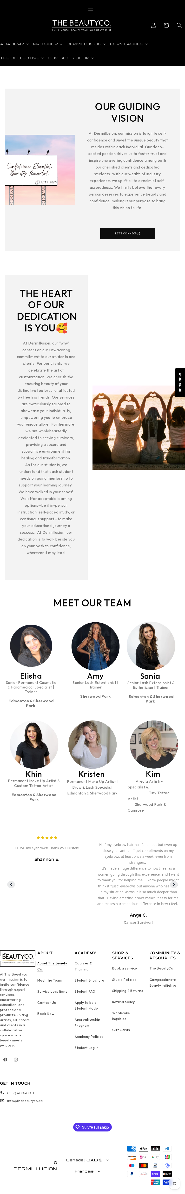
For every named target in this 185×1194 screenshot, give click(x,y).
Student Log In (87, 1048)
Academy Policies (89, 1036)
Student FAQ (85, 991)
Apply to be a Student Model (87, 1005)
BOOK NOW (180, 382)
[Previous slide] (11, 884)
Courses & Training (83, 966)
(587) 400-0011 (20, 1093)
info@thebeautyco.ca (25, 1101)
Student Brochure (89, 980)
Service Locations (52, 991)
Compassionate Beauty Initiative (163, 982)
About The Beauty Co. (52, 966)
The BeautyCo (161, 968)
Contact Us (46, 1002)
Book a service (124, 968)
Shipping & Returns (127, 991)
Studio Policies (124, 979)
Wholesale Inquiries (121, 1016)
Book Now (45, 1013)
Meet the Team (49, 980)
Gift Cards (121, 1030)
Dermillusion (35, 1168)
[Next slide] (174, 884)
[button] (91, 8)
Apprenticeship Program (87, 1022)
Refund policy (123, 1002)
